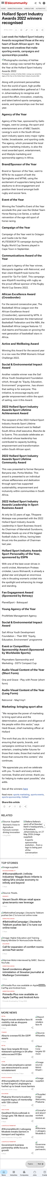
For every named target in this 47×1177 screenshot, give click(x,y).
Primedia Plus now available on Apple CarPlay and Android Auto (21, 996)
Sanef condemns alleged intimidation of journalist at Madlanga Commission (23, 972)
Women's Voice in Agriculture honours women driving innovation (11, 828)
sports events (37, 794)
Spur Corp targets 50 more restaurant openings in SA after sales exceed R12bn (17, 1052)
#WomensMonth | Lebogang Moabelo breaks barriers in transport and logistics (16, 1132)
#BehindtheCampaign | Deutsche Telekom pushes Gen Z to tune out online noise (22, 924)
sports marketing (21, 794)
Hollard (25, 797)
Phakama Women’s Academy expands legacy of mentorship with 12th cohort (17, 1100)
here (25, 788)
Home (3, 8)
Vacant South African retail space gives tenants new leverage (21, 901)
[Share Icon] (32, 1027)
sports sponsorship (11, 797)
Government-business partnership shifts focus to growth (15, 1148)
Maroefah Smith (7, 1089)
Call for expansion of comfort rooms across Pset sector (23, 948)
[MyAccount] (44, 3)
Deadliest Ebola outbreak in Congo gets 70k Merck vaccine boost (17, 1116)
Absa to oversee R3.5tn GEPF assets (16, 1037)
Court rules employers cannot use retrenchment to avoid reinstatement (16, 1068)
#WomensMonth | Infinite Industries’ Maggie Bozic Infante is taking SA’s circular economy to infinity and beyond (22, 878)
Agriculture (29, 8)
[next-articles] (44, 825)
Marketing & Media (15, 8)
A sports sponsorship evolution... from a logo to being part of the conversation (33, 846)
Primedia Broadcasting (10, 1001)
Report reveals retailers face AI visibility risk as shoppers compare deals (17, 1022)
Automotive (40, 8)
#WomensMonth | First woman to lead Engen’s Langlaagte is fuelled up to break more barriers (18, 1084)
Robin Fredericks (7, 1137)
